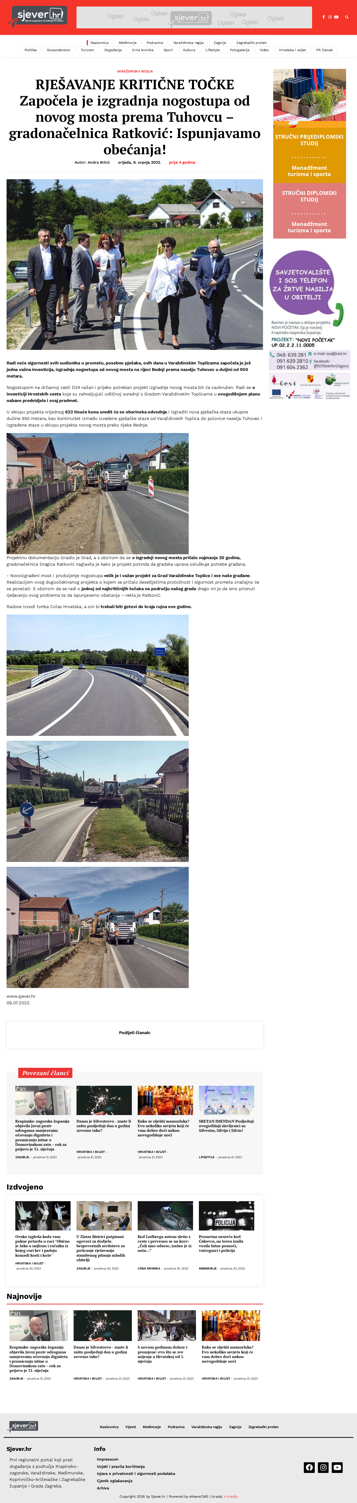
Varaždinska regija (188, 43)
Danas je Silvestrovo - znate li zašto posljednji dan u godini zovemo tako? (103, 1126)
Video (264, 50)
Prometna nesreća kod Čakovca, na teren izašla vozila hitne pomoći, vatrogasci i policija (221, 1243)
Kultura (189, 50)
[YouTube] (336, 17)
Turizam (87, 50)
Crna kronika (142, 50)
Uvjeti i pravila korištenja (121, 1466)
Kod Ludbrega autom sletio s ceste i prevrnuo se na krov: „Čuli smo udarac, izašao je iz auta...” (165, 1243)
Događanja (113, 50)
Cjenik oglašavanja (114, 1481)
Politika (31, 50)
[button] (346, 17)
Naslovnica (100, 43)
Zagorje (220, 43)
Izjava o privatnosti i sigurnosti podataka (136, 1473)
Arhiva (103, 1488)
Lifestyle (212, 50)
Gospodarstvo (58, 50)
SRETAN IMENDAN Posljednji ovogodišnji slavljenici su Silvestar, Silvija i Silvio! (226, 1126)
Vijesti (130, 1427)
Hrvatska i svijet (292, 50)
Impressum (107, 1459)
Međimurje (127, 43)
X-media (231, 1496)
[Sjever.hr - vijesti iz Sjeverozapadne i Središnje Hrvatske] (37, 17)
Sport (168, 50)
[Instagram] (330, 17)
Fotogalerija (239, 50)
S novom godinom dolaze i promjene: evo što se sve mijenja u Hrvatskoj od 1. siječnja (162, 1354)
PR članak (324, 50)
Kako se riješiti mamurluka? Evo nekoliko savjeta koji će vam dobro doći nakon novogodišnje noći (163, 1128)
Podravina (155, 43)
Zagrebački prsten (251, 43)
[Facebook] (324, 17)
